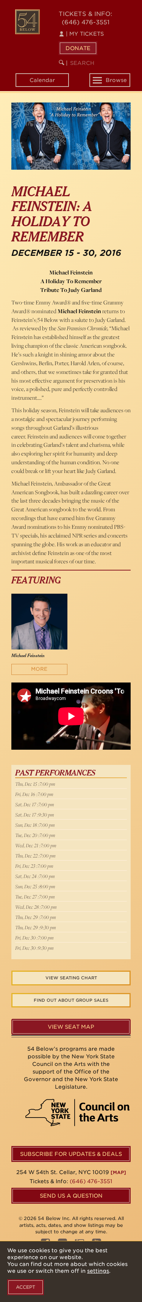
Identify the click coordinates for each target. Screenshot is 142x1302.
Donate (78, 48)
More (39, 669)
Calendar (42, 80)
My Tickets (85, 34)
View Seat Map (71, 1027)
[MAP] (118, 1172)
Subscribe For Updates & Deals (71, 1154)
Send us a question (71, 1196)
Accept (25, 1287)
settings (98, 1271)
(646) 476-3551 (85, 22)
